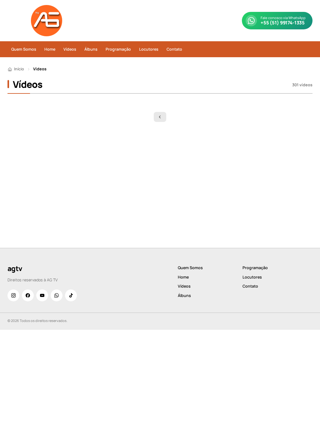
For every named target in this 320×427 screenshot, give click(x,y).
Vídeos (69, 49)
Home (49, 49)
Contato (174, 49)
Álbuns (91, 49)
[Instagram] (13, 295)
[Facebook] (28, 295)
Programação (118, 49)
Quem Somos (23, 49)
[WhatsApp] (56, 295)
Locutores (148, 49)
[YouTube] (42, 295)
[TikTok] (71, 295)
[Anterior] (160, 117)
